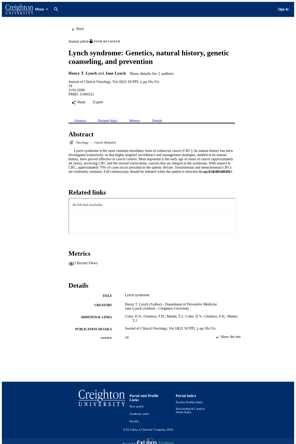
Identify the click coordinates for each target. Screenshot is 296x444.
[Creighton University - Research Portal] (19, 9)
